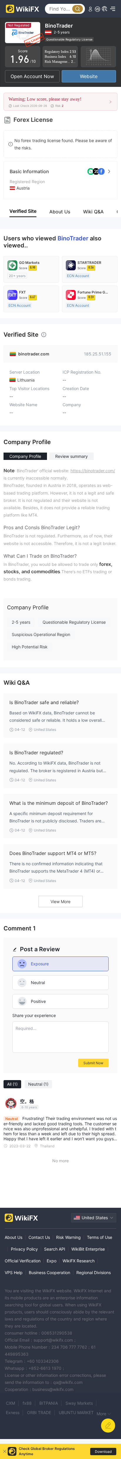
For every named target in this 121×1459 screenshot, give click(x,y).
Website (89, 76)
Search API (54, 1249)
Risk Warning (68, 1237)
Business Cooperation (49, 1272)
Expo (51, 1260)
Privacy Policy (24, 1249)
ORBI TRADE (39, 1412)
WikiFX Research (79, 1260)
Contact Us (39, 1237)
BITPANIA (48, 1403)
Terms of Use (99, 1237)
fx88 (27, 1403)
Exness (12, 1412)
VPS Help (14, 1272)
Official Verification (23, 1260)
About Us (13, 1237)
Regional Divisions (93, 1272)
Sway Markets (79, 1403)
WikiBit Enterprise (88, 1249)
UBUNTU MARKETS (77, 1412)
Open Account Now (32, 76)
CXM (10, 1403)
